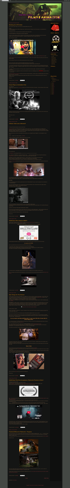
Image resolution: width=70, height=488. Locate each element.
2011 (52, 91)
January (53, 81)
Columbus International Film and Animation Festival (28, 383)
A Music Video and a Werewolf (17, 123)
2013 (52, 89)
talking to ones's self (40, 297)
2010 (52, 92)
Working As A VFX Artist (15, 24)
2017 (52, 84)
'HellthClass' (21, 222)
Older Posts (46, 478)
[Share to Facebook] (23, 80)
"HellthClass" (12, 153)
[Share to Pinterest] (24, 80)
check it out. (22, 322)
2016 (52, 85)
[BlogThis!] (21, 80)
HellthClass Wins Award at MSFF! (18, 220)
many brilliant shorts (41, 55)
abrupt (16, 371)
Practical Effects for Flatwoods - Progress (20, 431)
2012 (52, 90)
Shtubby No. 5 (22, 469)
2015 (52, 86)
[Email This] (20, 80)
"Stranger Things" (11, 155)
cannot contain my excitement (15, 73)
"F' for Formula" (20, 87)
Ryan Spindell (31, 55)
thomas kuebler (53, 57)
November (19, 348)
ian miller (52, 56)
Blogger (42, 485)
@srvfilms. (23, 135)
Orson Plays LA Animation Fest (17, 84)
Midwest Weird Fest (44, 398)
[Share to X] (22, 80)
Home (26, 478)
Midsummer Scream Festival (30, 222)
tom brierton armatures (54, 55)
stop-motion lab (53, 58)
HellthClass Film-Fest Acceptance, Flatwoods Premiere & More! (26, 380)
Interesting (10, 128)
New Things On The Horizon (16, 294)
